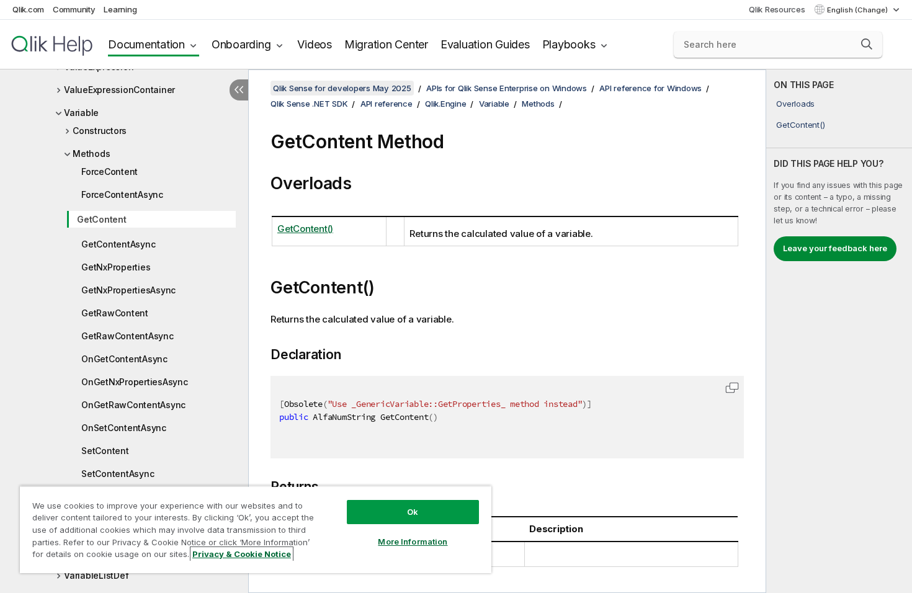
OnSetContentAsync (123, 427)
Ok (412, 512)
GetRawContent (114, 313)
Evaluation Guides (485, 44)
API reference (386, 104)
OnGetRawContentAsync (133, 404)
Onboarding (241, 44)
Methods (91, 153)
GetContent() (800, 125)
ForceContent (109, 171)
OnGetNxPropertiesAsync (134, 382)
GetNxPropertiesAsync (128, 290)
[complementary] (839, 331)
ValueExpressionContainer (119, 89)
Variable (81, 112)
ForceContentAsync (122, 194)
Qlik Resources (777, 9)
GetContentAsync (118, 244)
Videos (314, 44)
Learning (120, 9)
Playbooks (569, 44)
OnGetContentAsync (124, 359)
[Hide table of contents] (239, 89)
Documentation (146, 44)
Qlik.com (28, 9)
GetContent (102, 219)
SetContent (105, 450)
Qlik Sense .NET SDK (308, 104)
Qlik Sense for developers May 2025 (342, 88)
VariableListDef (96, 575)
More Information (412, 541)
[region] (255, 529)
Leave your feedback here (835, 248)
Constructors (100, 130)
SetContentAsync (117, 473)
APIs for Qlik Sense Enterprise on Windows (506, 88)
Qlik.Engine (445, 104)
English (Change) (858, 10)
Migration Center (386, 44)
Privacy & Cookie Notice (241, 554)
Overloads (795, 104)
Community (74, 9)
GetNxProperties (115, 267)
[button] (866, 44)
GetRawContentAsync (127, 336)
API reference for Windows (650, 88)
